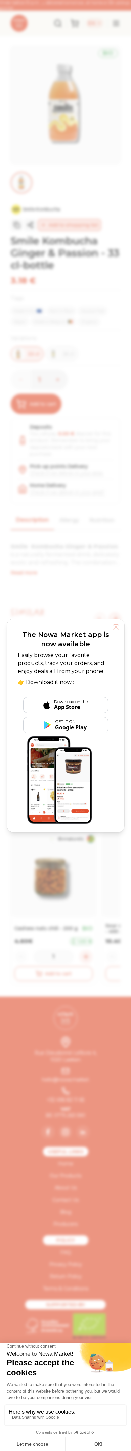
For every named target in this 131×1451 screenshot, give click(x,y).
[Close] (116, 627)
